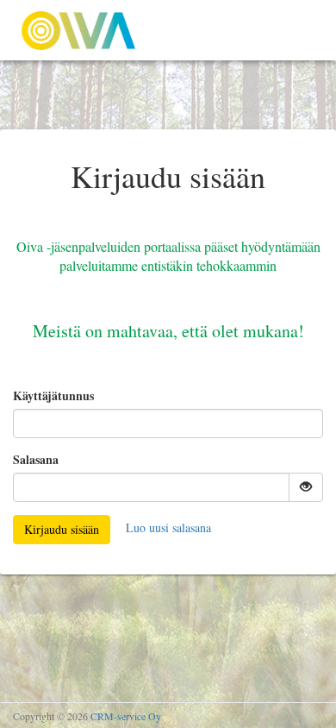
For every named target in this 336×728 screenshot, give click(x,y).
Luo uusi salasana (168, 527)
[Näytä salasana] (306, 487)
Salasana (36, 459)
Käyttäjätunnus (53, 396)
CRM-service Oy (125, 716)
